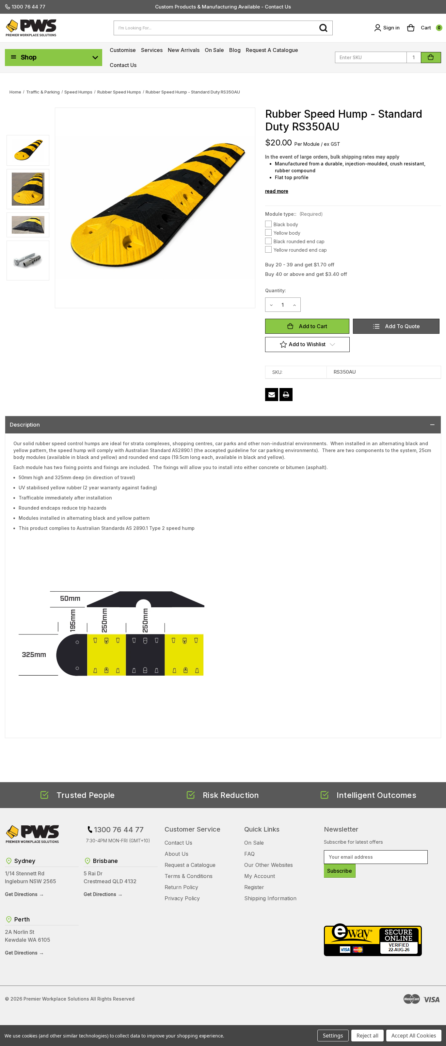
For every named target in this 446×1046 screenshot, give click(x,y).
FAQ (249, 854)
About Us (176, 854)
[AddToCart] (431, 57)
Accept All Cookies (413, 1035)
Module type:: (294, 214)
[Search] (323, 28)
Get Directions (24, 894)
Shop (29, 57)
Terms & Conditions (189, 876)
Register (254, 887)
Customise (123, 50)
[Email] (271, 394)
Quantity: (275, 290)
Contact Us (123, 65)
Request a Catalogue (272, 50)
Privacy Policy (182, 898)
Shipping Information (270, 898)
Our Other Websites (268, 865)
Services (152, 50)
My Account (259, 876)
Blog (235, 50)
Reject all (367, 1035)
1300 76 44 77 (28, 7)
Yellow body (287, 233)
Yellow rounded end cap (300, 250)
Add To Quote (402, 326)
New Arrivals (183, 50)
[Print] (286, 394)
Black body (286, 224)
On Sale (214, 50)
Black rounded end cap (299, 241)
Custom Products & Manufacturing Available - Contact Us (223, 7)
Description (25, 424)
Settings (333, 1035)
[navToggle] (14, 57)
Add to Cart (313, 326)
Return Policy (181, 887)
